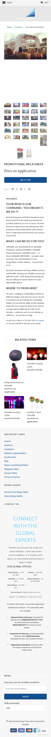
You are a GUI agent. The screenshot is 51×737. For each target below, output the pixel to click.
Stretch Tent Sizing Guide (16, 492)
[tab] (11, 199)
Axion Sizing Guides (13, 496)
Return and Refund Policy (16, 465)
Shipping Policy (11, 469)
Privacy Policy (10, 473)
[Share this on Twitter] (12, 189)
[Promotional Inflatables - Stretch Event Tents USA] (25, 46)
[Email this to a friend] (28, 189)
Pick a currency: (12, 703)
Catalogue (9, 449)
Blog (6, 461)
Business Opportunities (15, 453)
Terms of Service (12, 477)
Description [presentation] (11, 199)
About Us (8, 445)
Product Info (10, 457)
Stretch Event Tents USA (23, 721)
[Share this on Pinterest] (20, 189)
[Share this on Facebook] (16, 189)
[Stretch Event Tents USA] (25, 13)
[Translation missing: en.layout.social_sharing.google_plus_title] (24, 189)
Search (7, 441)
